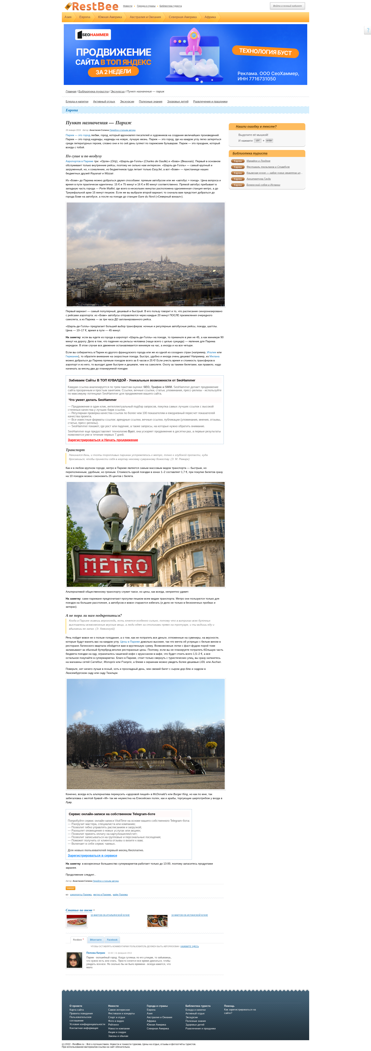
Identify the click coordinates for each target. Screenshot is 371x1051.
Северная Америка (183, 17)
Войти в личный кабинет (287, 6)
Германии (72, 356)
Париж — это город (78, 135)
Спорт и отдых (116, 1017)
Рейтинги (113, 1024)
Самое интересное (119, 1009)
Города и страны (146, 6)
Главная (71, 91)
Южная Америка (110, 17)
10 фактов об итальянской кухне (110, 915)
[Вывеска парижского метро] (146, 534)
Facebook (112, 939)
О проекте (76, 1005)
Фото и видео (116, 1021)
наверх (70, 888)
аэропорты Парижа (81, 894)
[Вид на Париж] (146, 254)
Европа (84, 17)
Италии (212, 352)
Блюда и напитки (77, 101)
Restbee (78, 939)
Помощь (229, 1005)
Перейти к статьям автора (122, 130)
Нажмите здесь (189, 946)
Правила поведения (81, 1013)
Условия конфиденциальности (87, 1024)
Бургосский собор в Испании (263, 184)
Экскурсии (118, 91)
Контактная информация (84, 1028)
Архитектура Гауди (259, 178)
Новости (127, 6)
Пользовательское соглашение (80, 1019)
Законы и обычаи (118, 1036)
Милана (214, 356)
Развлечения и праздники (210, 101)
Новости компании (119, 1028)
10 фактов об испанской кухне (189, 915)
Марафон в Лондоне (258, 160)
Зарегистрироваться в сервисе (92, 855)
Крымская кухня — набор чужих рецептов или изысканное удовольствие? (291, 172)
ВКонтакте (96, 939)
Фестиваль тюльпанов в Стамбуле (268, 166)
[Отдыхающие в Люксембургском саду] (146, 734)
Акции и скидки (117, 1032)
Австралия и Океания (145, 17)
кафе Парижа (120, 894)
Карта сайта (77, 1009)
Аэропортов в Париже (79, 161)
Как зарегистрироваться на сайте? (240, 1011)
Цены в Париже (130, 641)
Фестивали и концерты (121, 1013)
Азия (68, 17)
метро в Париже (102, 894)
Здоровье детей (177, 101)
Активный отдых (104, 101)
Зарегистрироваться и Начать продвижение (103, 440)
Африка (210, 17)
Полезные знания (150, 101)
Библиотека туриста (171, 6)
